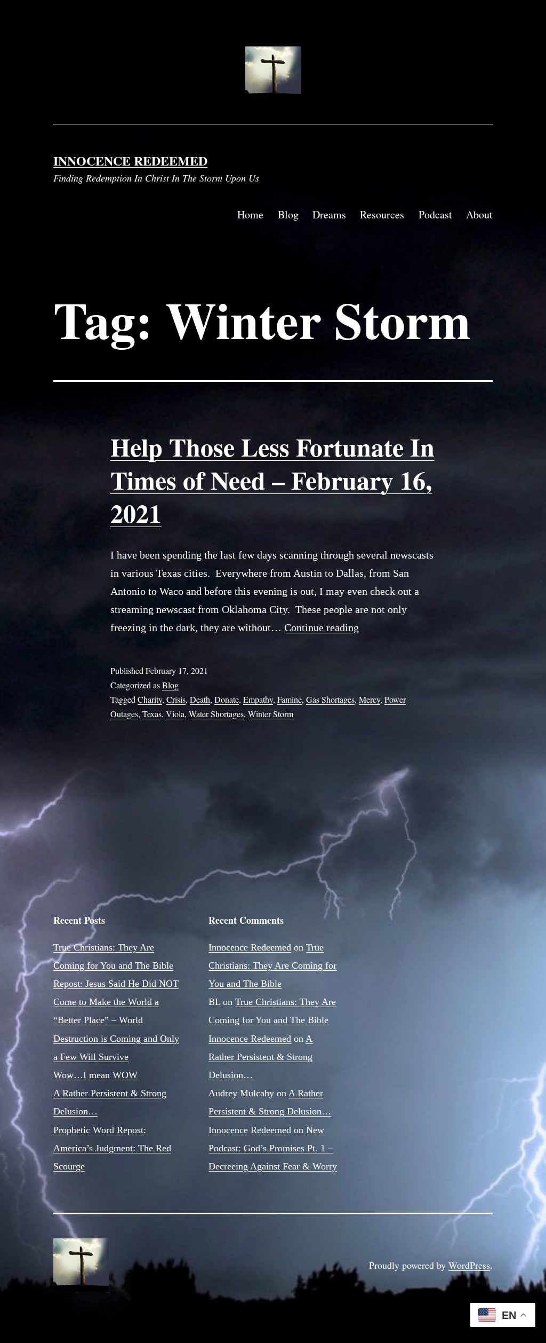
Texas (152, 713)
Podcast (435, 214)
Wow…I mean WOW (95, 1075)
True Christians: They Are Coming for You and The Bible (272, 965)
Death (200, 699)
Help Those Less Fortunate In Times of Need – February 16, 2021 (272, 480)
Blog (288, 214)
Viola (175, 713)
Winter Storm (270, 713)
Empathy (258, 699)
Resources (382, 214)
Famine (289, 699)
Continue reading (321, 627)
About (479, 214)
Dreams (329, 214)
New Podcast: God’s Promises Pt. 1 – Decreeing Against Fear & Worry (272, 1148)
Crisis (176, 699)
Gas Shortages (330, 699)
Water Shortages (216, 713)
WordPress (469, 1265)
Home (250, 214)
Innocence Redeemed (130, 160)
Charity (150, 699)
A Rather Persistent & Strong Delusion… (260, 1056)
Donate (226, 699)
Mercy (369, 699)
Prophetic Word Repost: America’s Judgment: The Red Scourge (112, 1148)
